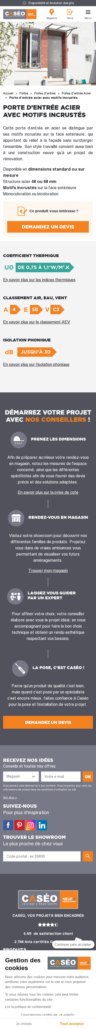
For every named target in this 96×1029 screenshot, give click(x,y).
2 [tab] (50, 77)
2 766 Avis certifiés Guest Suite (43, 942)
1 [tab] (45, 77)
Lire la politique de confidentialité (28, 1007)
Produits (14, 949)
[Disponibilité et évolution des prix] (48, 3)
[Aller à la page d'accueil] (20, 14)
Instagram (31, 825)
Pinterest (19, 825)
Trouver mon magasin (48, 570)
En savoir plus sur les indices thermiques (39, 279)
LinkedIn (42, 825)
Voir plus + (10, 797)
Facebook (8, 825)
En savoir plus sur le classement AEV (36, 322)
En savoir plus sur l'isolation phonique (36, 364)
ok (88, 776)
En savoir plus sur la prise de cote (48, 492)
